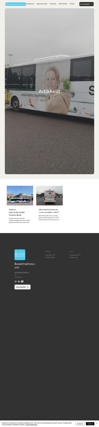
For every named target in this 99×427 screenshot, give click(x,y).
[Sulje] (97, 423)
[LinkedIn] (19, 281)
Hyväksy (90, 424)
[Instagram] (16, 281)
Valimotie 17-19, (50, 255)
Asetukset (80, 424)
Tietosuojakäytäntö (31, 425)
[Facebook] (22, 281)
